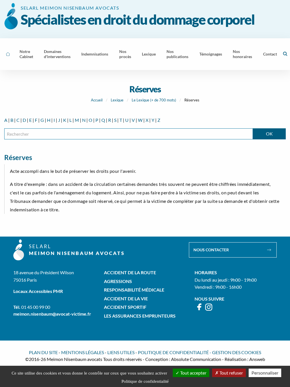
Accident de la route (130, 272)
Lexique (117, 100)
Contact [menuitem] (270, 54)
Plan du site (43, 352)
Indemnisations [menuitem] (94, 54)
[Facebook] (199, 309)
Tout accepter (192, 372)
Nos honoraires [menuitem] (242, 54)
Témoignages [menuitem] (210, 54)
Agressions (118, 281)
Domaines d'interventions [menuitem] (57, 54)
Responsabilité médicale (134, 289)
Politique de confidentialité (173, 352)
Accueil (97, 100)
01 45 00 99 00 (35, 307)
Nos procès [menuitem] (125, 54)
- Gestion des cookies (235, 352)
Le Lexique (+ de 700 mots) (154, 100)
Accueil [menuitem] (8, 54)
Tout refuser (231, 372)
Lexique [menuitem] (149, 54)
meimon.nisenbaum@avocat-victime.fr (52, 313)
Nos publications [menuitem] (177, 54)
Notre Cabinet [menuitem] (26, 54)
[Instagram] (208, 309)
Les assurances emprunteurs (140, 315)
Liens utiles (121, 352)
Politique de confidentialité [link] (145, 381)
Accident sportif (125, 307)
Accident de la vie (126, 298)
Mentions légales (82, 352)
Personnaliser (264, 372)
